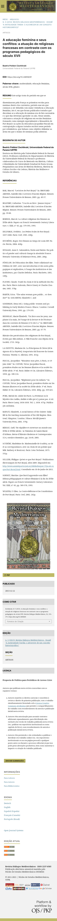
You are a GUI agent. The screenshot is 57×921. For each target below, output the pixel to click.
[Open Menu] (2, 6)
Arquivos (14, 19)
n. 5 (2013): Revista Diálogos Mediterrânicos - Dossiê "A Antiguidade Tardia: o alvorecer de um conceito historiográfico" (28, 24)
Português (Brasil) (12, 819)
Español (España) (11, 811)
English (7, 807)
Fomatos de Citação (15, 621)
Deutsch (7, 803)
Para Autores (9, 782)
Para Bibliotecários (11, 786)
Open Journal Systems (13, 830)
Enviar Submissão (15, 761)
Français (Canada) (12, 815)
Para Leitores (9, 778)
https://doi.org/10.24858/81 (19, 77)
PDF (8, 575)
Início (5, 19)
